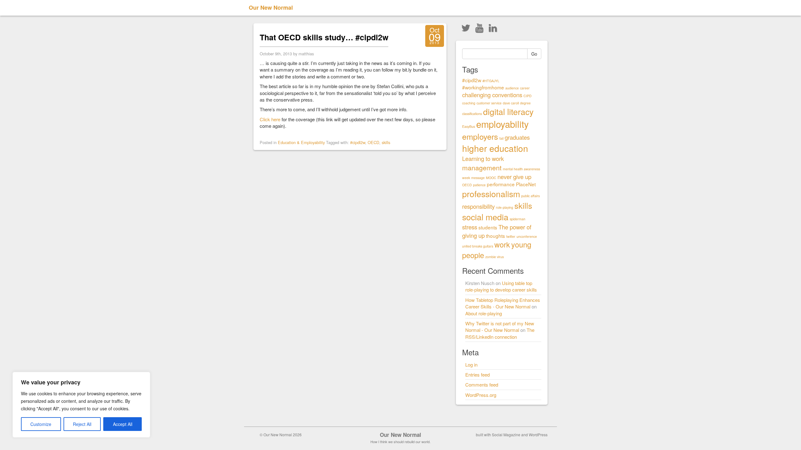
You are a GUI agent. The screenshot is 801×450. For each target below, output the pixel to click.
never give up (514, 176)
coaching (468, 103)
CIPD (527, 95)
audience (512, 88)
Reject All (82, 424)
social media (485, 217)
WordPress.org (480, 395)
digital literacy (508, 111)
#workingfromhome (483, 87)
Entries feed (477, 374)
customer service (489, 103)
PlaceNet (526, 184)
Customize (40, 424)
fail (501, 138)
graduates (517, 137)
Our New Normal (271, 7)
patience (479, 184)
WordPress (538, 434)
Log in (471, 364)
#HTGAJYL (490, 80)
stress (469, 227)
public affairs (530, 195)
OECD (373, 142)
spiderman (517, 219)
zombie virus (494, 256)
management (482, 167)
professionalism (491, 194)
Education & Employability (301, 142)
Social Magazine (506, 434)
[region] (81, 405)
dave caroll (511, 103)
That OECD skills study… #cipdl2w (324, 37)
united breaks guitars (477, 246)
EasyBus (468, 126)
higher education (495, 148)
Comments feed (481, 384)
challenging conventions (492, 95)
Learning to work (483, 158)
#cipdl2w (357, 142)
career (525, 88)
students (487, 227)
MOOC (491, 177)
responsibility (478, 206)
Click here (270, 119)
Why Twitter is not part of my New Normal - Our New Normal (499, 326)
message (478, 177)
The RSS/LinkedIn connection (499, 333)
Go (534, 54)
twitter (510, 236)
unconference (527, 236)
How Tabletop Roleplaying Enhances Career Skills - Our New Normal (502, 303)
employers (480, 136)
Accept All (122, 424)
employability (502, 123)
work (502, 244)
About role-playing (483, 313)
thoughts (495, 235)
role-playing (504, 207)
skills (386, 142)
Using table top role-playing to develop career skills (501, 286)
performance (501, 184)
